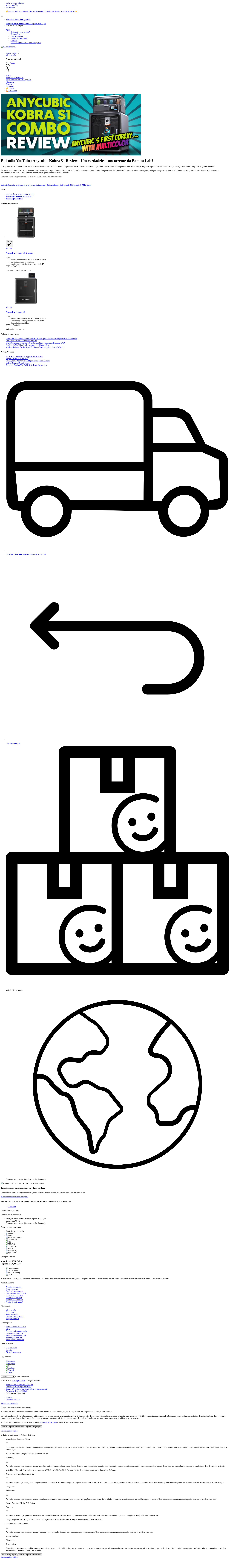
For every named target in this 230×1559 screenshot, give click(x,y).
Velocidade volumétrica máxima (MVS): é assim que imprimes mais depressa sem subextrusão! (41, 339)
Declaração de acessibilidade (16, 1391)
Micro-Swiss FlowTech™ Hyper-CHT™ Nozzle (24, 356)
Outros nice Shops (13, 1399)
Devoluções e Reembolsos (16, 1293)
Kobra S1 (15, 312)
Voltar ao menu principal (15, 3)
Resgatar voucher (12, 1319)
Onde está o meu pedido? (20, 32)
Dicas (8, 1329)
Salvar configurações (9, 1555)
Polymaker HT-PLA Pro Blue (17, 359)
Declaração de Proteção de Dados (18, 1387)
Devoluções (15, 34)
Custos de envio (17, 36)
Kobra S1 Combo (19, 253)
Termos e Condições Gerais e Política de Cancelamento (27, 1389)
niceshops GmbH (18, 1381)
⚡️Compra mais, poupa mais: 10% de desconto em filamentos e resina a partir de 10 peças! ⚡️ (42, 11)
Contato (9, 1350)
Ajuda (8, 30)
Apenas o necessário (16, 1427)
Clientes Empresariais (14, 1298)
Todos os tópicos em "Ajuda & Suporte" (26, 43)
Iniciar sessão (11, 55)
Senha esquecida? (12, 1314)
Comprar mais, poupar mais (16, 1331)
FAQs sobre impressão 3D (16, 1335)
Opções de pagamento (14, 1291)
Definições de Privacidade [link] (16, 1393)
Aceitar (4, 1427)
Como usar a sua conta (14, 1295)
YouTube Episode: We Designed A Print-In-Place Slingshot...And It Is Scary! (35, 347)
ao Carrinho (10, 7)
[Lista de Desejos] (8, 67)
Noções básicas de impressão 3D (20, 194)
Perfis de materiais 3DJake (16, 1327)
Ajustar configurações (33, 1427)
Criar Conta (10, 63)
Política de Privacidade (48, 1422)
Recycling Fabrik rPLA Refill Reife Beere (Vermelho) (26, 365)
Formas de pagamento (19, 38)
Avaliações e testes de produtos (19, 196)
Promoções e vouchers (14, 1300)
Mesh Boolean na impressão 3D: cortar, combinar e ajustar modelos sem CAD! (35, 343)
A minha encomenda (13, 1287)
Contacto (14, 41)
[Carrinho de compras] (117, 70)
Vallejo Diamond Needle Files (17, 363)
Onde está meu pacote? (14, 1316)
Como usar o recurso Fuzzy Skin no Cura (21, 341)
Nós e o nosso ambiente (15, 1340)
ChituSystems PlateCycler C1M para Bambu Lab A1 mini (28, 361)
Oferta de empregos (13, 1352)
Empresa (9, 1397)
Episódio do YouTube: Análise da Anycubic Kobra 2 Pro (27, 345)
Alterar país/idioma (22, 1376)
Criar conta (10, 1312)
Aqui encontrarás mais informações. (14, 1197)
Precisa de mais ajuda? (14, 1302)
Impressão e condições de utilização (19, 1385)
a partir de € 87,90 (26, 24)
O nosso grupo (11, 1348)
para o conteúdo (12, 5)
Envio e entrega (12, 1289)
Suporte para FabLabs (14, 1338)
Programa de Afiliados (14, 1333)
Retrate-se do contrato (9, 1403)
